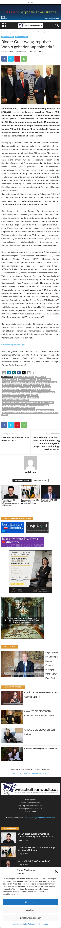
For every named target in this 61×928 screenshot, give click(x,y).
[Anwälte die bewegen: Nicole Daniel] (12, 755)
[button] (56, 871)
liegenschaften (37, 385)
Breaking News (12, 32)
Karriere (27, 385)
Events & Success (21, 37)
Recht (33, 390)
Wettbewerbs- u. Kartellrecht (13, 405)
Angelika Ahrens (27, 377)
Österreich (46, 387)
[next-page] (32, 509)
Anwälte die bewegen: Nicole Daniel (40, 748)
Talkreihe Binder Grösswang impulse (16, 395)
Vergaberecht (33, 397)
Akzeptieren (30, 902)
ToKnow (34, 395)
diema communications (27, 379)
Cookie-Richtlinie (20, 924)
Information (7, 385)
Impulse (53, 382)
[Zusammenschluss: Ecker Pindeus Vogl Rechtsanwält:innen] (30, 492)
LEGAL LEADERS (9, 647)
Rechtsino (35, 392)
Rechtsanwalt (8, 392)
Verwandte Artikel (22, 480)
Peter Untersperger (10, 390)
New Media (36, 387)
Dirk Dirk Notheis (44, 379)
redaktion (9, 51)
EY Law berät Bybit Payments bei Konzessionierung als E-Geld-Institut (10, 502)
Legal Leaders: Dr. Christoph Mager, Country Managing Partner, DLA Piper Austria (52, 665)
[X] (11, 59)
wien (28, 405)
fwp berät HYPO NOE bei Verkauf (49, 501)
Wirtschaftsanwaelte (40, 405)
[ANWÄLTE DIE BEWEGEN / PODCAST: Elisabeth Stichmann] (12, 718)
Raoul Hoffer (24, 390)
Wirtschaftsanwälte (26, 408)
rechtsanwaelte (44, 390)
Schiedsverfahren (47, 392)
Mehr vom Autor (39, 480)
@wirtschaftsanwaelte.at (30, 773)
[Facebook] (4, 59)
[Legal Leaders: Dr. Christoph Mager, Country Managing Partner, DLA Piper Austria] (22, 664)
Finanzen (6, 382)
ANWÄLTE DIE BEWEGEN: (13, 687)
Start (3, 32)
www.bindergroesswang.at (13, 344)
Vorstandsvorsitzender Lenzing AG (15, 400)
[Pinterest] (17, 59)
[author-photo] (30, 463)
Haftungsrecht (42, 382)
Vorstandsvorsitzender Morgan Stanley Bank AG (20, 402)
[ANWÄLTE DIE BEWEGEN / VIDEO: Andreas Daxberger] (12, 699)
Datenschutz (33, 924)
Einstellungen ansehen (30, 918)
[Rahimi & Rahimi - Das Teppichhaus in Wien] (30, 618)
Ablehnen (30, 910)
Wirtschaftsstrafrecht (45, 410)
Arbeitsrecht (40, 377)
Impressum (43, 924)
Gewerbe (31, 382)
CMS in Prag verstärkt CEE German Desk (15, 439)
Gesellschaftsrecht (19, 382)
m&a (47, 385)
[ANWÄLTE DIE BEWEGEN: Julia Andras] (12, 736)
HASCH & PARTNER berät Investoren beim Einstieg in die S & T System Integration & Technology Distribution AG (46, 443)
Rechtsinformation (22, 392)
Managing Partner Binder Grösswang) (16, 387)
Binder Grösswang (9, 379)
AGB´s (17, 377)
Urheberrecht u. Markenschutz (14, 397)
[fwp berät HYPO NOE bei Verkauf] (50, 492)
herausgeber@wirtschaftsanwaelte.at (40, 818)
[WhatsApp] (24, 59)
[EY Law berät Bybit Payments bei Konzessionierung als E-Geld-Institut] (10, 492)
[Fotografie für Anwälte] (30, 572)
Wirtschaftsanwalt (10, 408)
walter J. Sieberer (46, 402)
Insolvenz (17, 385)
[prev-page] (28, 509)
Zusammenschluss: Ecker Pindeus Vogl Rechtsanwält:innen (30, 501)
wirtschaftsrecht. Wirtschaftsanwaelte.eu (18, 410)
